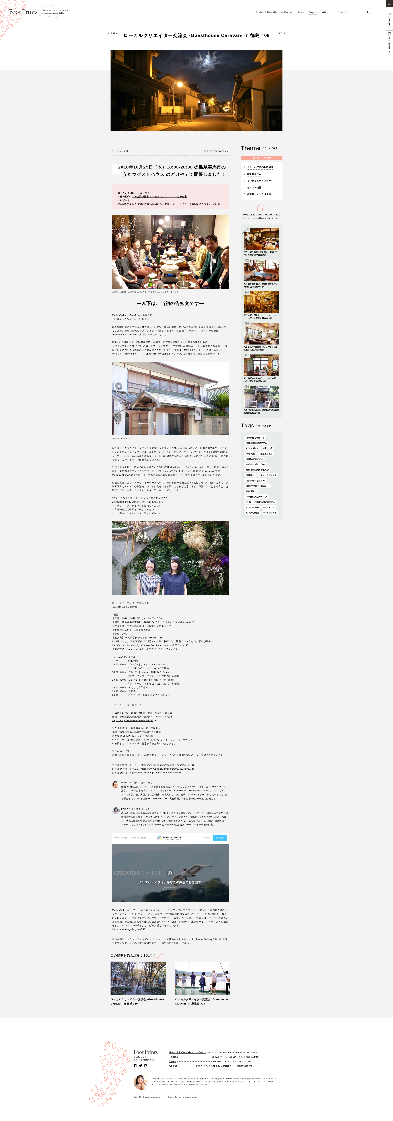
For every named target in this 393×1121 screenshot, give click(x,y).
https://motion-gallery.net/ (127, 929)
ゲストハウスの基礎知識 (260, 167)
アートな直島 (253, 507)
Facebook (132, 649)
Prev (114, 33)
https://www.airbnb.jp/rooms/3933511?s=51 (166, 768)
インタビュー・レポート (260, 180)
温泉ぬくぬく (266, 454)
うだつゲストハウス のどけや (128, 346)
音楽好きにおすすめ (256, 480)
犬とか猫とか (253, 448)
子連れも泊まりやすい (257, 497)
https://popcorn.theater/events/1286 (132, 720)
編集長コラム (254, 173)
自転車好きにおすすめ (257, 443)
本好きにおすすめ (255, 459)
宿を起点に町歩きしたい (258, 470)
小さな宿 (251, 454)
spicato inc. (192, 1097)
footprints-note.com (152, 1097)
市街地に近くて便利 (256, 464)
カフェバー (269, 507)
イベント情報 (121, 151)
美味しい (251, 475)
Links (300, 12)
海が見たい (252, 491)
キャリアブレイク (268, 475)
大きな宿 (268, 448)
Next (279, 33)
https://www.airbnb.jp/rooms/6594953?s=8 (153, 772)
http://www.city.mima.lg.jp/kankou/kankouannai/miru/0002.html (148, 645)
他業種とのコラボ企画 (259, 194)
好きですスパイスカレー (258, 486)
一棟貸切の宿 (270, 513)
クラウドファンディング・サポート (147, 939)
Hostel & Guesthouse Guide (273, 12)
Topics (312, 12)
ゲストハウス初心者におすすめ (261, 502)
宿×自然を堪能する (255, 437)
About (326, 12)
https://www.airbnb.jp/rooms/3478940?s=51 (166, 765)
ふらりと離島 (253, 513)
